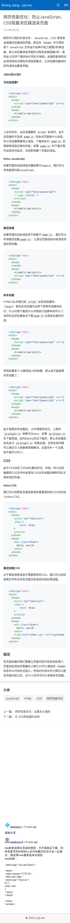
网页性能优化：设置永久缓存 (32, 711)
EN (66, 5)
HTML (28, 698)
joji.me (40, 918)
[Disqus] (35, 772)
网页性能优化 (55, 698)
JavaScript (12, 698)
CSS (39, 698)
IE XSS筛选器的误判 (27, 716)
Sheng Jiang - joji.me (17, 5)
